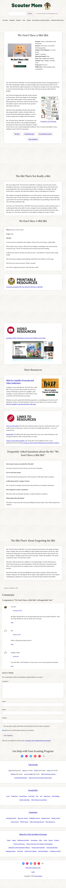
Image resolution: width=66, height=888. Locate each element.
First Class (31, 796)
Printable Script (29, 134)
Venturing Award (11, 818)
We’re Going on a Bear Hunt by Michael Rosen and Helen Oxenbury (39, 443)
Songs (8, 840)
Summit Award (45, 818)
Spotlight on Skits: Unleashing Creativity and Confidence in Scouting (26, 338)
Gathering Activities (23, 840)
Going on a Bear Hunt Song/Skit (15, 441)
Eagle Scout (47, 796)
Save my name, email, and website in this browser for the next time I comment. (27, 726)
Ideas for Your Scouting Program (33, 834)
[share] (41, 342)
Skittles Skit (9, 434)
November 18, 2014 (17, 610)
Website (4, 718)
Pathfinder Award (34, 818)
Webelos (13, 774)
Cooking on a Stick (55, 851)
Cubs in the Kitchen (52, 847)
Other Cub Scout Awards (48, 774)
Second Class (23, 796)
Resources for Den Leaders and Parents (40, 778)
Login (33, 872)
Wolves (36, 770)
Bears (49, 770)
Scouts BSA (33, 790)
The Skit (17, 134)
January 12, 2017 (17, 634)
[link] (14, 343)
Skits (40, 840)
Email (4, 710)
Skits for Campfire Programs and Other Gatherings (20, 381)
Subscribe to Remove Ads (33, 868)
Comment (5, 681)
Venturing (33, 812)
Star (37, 796)
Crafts (45, 840)
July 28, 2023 (16, 656)
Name (4, 701)
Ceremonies (34, 840)
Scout (8, 796)
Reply (12, 622)
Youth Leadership (24, 800)
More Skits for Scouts (45, 134)
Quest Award (14, 822)
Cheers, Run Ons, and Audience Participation (39, 844)
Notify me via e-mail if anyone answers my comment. (18, 730)
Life (41, 796)
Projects (56, 840)
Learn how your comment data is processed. (38, 740)
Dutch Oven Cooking (30, 851)
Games (14, 840)
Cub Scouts (33, 764)
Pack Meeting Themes (20, 778)
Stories (51, 840)
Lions (10, 770)
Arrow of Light (28, 774)
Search (30, 13)
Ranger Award (56, 818)
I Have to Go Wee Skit (12, 426)
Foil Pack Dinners (43, 851)
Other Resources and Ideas (39, 800)
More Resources (50, 822)
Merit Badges (56, 796)
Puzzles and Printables (38, 847)
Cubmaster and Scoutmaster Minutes (19, 847)
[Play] (49, 354)
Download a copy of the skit (48, 121)
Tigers (24, 770)
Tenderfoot (14, 796)
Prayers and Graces (19, 844)
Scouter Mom (38, 876)
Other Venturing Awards (37, 822)
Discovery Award (23, 818)
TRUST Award (24, 822)
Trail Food (20, 851)
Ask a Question (33, 139)
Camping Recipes (10, 851)
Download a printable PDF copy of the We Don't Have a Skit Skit (24, 287)
